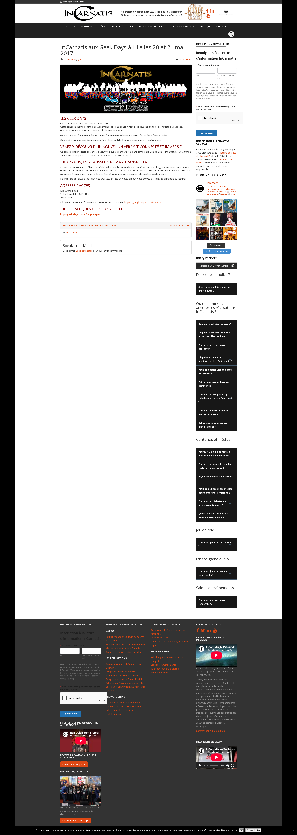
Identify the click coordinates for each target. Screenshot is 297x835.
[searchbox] (216, 265)
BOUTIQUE (205, 26)
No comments (185, 59)
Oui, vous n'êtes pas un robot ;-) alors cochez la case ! (216, 108)
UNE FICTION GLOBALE (150, 26)
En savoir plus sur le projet (75, 820)
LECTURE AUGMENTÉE (91, 26)
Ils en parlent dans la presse (165, 668)
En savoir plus (253, 830)
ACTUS (69, 26)
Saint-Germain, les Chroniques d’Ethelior (126, 644)
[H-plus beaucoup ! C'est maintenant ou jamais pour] (230, 219)
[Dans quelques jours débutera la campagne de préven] (202, 219)
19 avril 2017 (69, 59)
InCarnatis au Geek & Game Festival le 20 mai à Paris (91, 225)
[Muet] (227, 765)
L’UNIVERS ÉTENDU (120, 26)
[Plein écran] (232, 765)
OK (241, 830)
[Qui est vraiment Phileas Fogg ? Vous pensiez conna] (230, 206)
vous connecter (84, 250)
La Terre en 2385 (159, 637)
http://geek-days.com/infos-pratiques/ (80, 214)
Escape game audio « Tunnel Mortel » (124, 679)
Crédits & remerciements (163, 664)
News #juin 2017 (178, 225)
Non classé (71, 232)
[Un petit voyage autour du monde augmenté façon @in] (216, 206)
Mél (197, 75)
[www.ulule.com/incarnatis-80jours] (202, 233)
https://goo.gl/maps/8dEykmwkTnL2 (144, 202)
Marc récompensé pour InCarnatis (123, 648)
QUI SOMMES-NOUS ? (181, 26)
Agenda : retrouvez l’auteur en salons (124, 651)
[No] (293, 830)
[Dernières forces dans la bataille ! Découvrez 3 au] (216, 233)
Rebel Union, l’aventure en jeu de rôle (124, 682)
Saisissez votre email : (208, 65)
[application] (216, 757)
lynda (80, 59)
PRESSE (220, 26)
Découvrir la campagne (74, 764)
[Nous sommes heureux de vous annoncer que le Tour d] (202, 206)
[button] (216, 289)
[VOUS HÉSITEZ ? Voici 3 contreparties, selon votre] (230, 233)
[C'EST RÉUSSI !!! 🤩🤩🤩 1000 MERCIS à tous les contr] (216, 219)
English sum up (113, 714)
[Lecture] (200, 765)
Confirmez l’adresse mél (225, 76)
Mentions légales (159, 672)
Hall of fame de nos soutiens (120, 710)
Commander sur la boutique (211, 730)
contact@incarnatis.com (73, 1)
